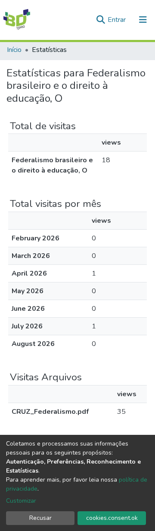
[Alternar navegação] (143, 19)
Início (14, 50)
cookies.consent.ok (112, 518)
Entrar (117, 19)
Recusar (40, 518)
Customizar (21, 501)
